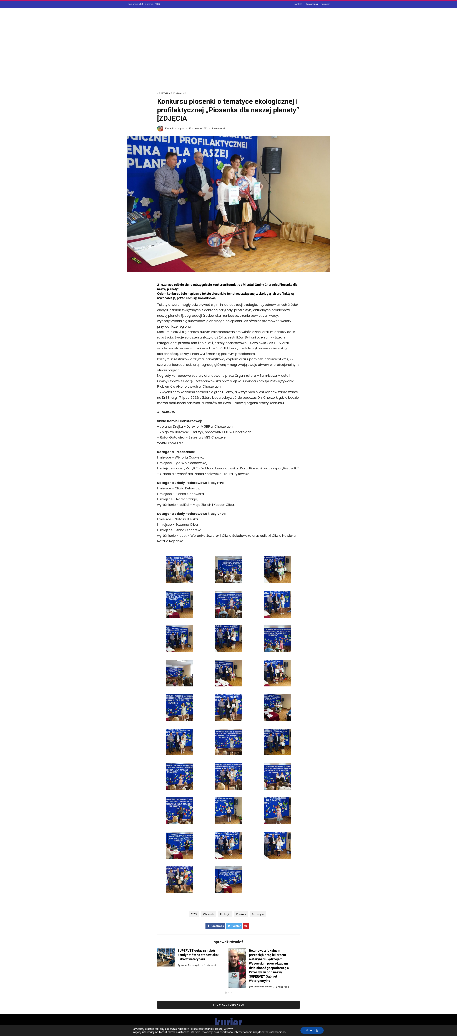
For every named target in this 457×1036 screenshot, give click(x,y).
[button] (225, 992)
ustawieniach (277, 1032)
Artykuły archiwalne (172, 93)
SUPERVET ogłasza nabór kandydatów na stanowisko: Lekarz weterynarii (198, 955)
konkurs (241, 914)
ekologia (225, 914)
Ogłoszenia (311, 4)
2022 (194, 914)
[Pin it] (246, 926)
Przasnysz (258, 914)
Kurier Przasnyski (174, 128)
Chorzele (208, 914)
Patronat (325, 4)
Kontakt (298, 4)
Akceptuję (312, 1030)
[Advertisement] (228, 55)
